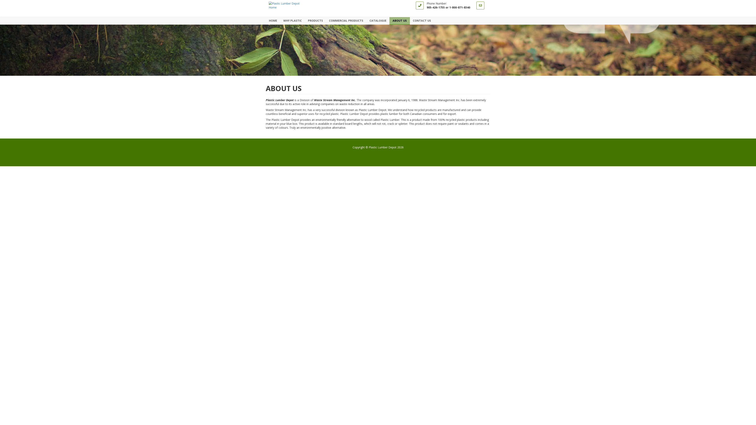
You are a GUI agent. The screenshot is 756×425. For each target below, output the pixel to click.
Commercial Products (344, 20)
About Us (400, 20)
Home (273, 20)
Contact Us (422, 20)
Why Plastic (292, 20)
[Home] (288, 5)
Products (314, 20)
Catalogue (378, 20)
